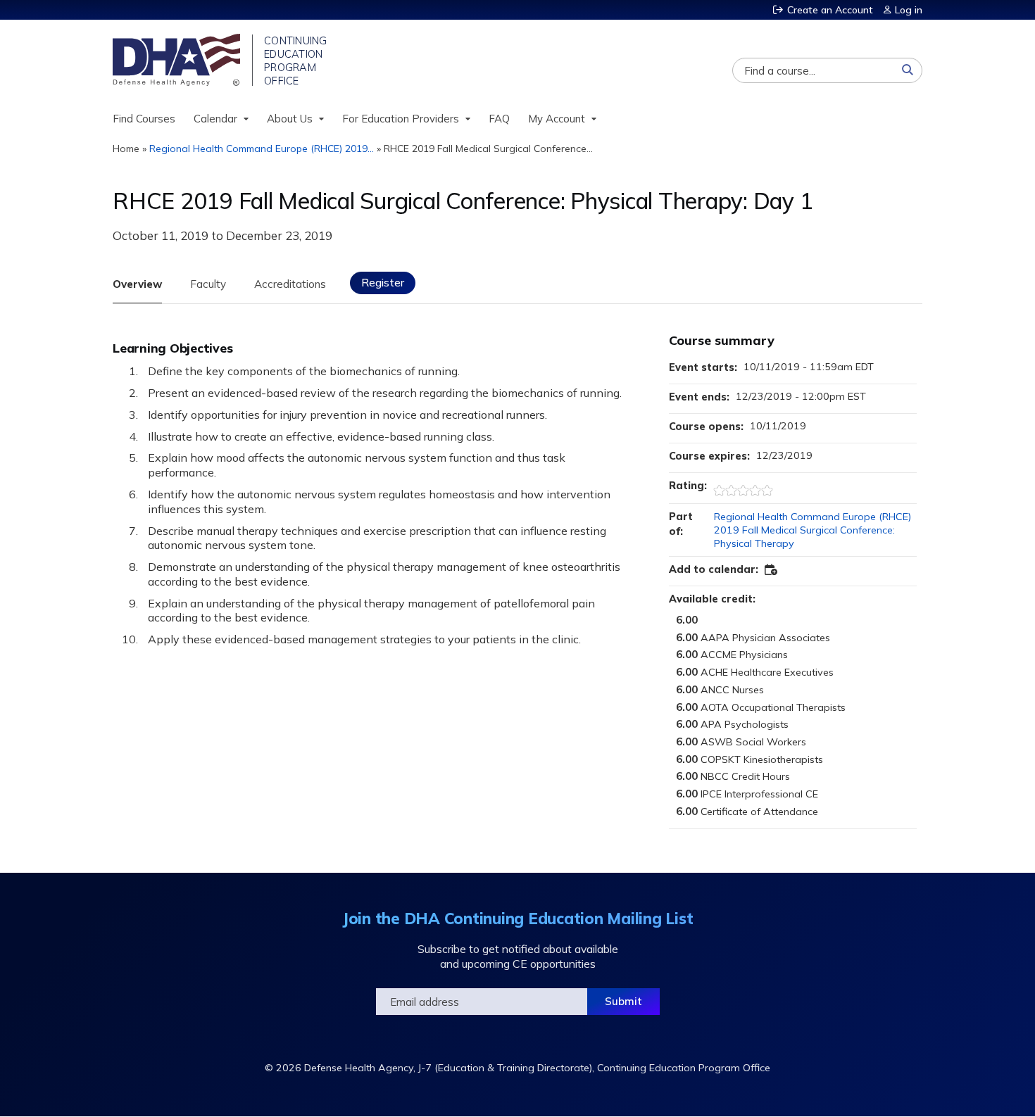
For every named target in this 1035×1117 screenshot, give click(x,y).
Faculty (208, 284)
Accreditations (290, 284)
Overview (137, 284)
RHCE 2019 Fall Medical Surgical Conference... (488, 148)
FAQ (499, 118)
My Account (556, 118)
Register (382, 282)
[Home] (178, 60)
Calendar (215, 118)
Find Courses (144, 118)
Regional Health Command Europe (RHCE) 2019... (261, 148)
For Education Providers (400, 118)
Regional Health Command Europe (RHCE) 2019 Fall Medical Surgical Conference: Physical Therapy (812, 529)
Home (126, 148)
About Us (290, 118)
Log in (908, 10)
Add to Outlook (772, 570)
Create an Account (830, 10)
